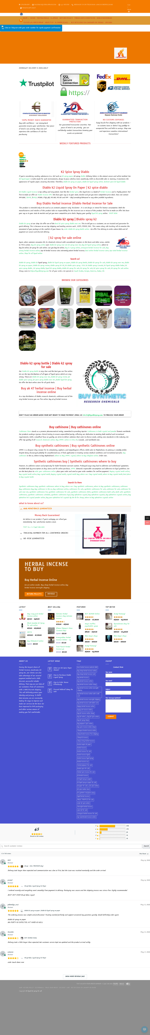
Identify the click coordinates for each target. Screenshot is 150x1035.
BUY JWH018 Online (30, 938)
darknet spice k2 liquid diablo (114, 182)
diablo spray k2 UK (57, 265)
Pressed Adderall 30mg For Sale (63, 691)
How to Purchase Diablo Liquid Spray (62, 676)
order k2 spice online (83, 803)
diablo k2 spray (24, 263)
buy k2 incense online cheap (85, 714)
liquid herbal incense (83, 796)
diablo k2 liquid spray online (92, 182)
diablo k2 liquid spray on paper (58, 263)
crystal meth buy (73, 474)
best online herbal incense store (97, 251)
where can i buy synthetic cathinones (79, 486)
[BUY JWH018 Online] (22, 938)
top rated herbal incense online (86, 817)
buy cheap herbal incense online (86, 671)
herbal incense (81, 748)
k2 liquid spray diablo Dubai (114, 265)
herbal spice (74, 192)
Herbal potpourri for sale (84, 765)
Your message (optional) (113, 698)
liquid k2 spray (96, 213)
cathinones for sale (76, 489)
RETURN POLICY (66, 18)
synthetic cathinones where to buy (51, 486)
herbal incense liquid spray (85, 758)
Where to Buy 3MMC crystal (65, 456)
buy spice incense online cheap (86, 727)
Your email (109, 681)
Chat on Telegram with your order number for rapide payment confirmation (33, 28)
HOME (32, 18)
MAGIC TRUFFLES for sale (85, 800)
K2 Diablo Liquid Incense (28, 192)
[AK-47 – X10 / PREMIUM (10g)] (22, 866)
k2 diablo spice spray (72, 265)
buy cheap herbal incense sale (86, 674)
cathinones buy (28, 489)
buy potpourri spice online (84, 724)
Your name (109, 672)
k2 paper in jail (61, 22)
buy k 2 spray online (72, 248)
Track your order (51, 988)
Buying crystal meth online (119, 471)
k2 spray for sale (86, 268)
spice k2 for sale (82, 810)
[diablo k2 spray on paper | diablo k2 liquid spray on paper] (22, 911)
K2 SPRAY (54, 18)
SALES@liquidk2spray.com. (93, 415)
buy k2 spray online (38, 245)
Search (146, 846)
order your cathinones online (45, 471)
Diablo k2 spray (24, 224)
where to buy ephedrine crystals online (99, 498)
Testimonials (43, 18)
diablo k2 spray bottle (79, 263)
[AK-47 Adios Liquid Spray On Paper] (22, 886)
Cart (68, 988)
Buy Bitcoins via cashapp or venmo (87, 22)
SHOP (25, 18)
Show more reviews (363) (75, 977)
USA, (84, 265)
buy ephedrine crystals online (116, 495)
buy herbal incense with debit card (87, 703)
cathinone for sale (113, 489)
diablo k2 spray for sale (96, 263)
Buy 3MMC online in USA (65, 440)
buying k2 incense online (84, 710)
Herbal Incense (105, 192)
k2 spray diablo (39, 268)
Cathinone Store (25, 431)
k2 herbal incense (82, 776)
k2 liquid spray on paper (84, 779)
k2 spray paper (67, 176)
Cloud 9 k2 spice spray (33, 22)
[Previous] (20, 158)
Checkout (62, 988)
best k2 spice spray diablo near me (67, 224)
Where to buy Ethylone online (87, 456)
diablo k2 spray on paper (72, 182)
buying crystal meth (58, 474)
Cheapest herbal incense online (86, 731)
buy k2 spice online (93, 717)
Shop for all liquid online (33, 253)
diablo (83, 176)
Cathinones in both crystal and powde (101, 431)
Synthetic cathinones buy (28, 486)
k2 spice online (93, 786)
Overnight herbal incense (84, 807)
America (93, 271)
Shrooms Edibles (104, 18)
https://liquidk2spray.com (39, 271)
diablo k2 (34, 263)
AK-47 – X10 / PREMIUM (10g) (33, 866)
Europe (86, 271)
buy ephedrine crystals (96, 495)
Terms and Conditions (84, 18)
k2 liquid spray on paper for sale (86, 783)
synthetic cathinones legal (60, 495)
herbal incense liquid (83, 755)
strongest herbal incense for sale (93, 248)
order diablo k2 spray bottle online (76, 229)
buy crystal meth (43, 474)
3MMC (73, 469)
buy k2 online (81, 717)
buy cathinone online (60, 489)
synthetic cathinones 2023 (80, 492)
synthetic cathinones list (38, 492)
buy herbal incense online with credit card (88, 695)
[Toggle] (21, 509)
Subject (108, 689)
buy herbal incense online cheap (86, 685)
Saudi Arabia (78, 271)
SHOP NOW (113, 213)
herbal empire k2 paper (84, 745)
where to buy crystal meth (112, 474)
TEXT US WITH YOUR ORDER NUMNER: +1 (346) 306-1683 (94, 984)
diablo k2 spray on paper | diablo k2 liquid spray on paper (42, 911)
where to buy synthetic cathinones (106, 486)
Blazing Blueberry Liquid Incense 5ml (22, 160)
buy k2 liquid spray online (91, 245)
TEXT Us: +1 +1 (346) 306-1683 (33, 527)
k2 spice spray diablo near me (44, 380)
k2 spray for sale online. (120, 268)
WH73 (35, 198)
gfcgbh (108, 22)
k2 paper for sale (82, 786)
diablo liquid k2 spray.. (64, 380)
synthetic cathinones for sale (95, 489)
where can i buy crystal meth (91, 474)
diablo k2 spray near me (115, 263)
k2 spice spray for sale (102, 268)
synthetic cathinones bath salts (103, 492)
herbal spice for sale (83, 769)
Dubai (99, 271)
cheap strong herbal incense (85, 741)
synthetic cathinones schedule (39, 495)
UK (103, 271)
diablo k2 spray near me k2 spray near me (65, 245)
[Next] (26, 158)
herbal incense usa (82, 762)
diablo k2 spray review (41, 265)
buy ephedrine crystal (79, 495)
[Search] (21, 20)
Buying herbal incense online (85, 707)
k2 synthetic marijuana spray (86, 793)
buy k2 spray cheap (83, 720)
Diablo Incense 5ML (45, 195)
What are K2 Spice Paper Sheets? (62, 669)
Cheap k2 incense (82, 738)
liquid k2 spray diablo (53, 268)
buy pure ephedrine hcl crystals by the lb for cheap (65, 498)
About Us (49, 22)
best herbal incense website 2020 (87, 667)
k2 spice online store (83, 790)
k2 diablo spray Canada (94, 265)
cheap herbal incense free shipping (87, 734)
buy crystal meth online (28, 474)
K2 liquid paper (24, 179)
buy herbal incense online (84, 681)
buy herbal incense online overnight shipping (87, 689)
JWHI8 (28, 198)
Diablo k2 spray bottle (30, 371)
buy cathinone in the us (43, 489)
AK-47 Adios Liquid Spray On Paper (35, 886)
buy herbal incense (83, 678)
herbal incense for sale (84, 752)
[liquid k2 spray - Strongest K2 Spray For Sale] (22, 14)
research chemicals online (45, 440)
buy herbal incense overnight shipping (88, 700)
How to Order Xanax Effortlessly (60, 684)
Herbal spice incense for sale (86, 772)
